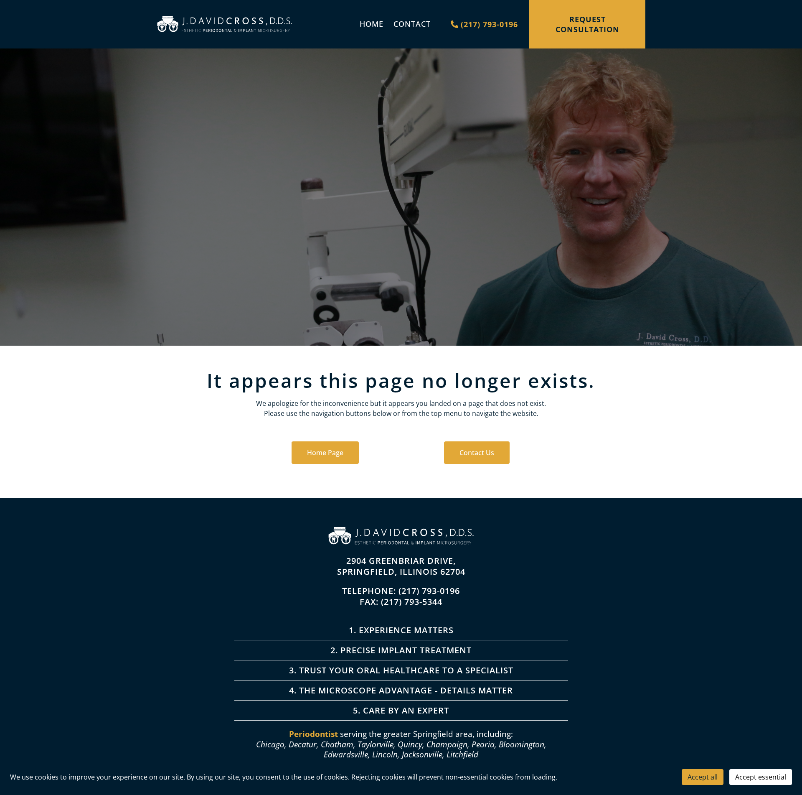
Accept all (703, 777)
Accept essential (760, 777)
